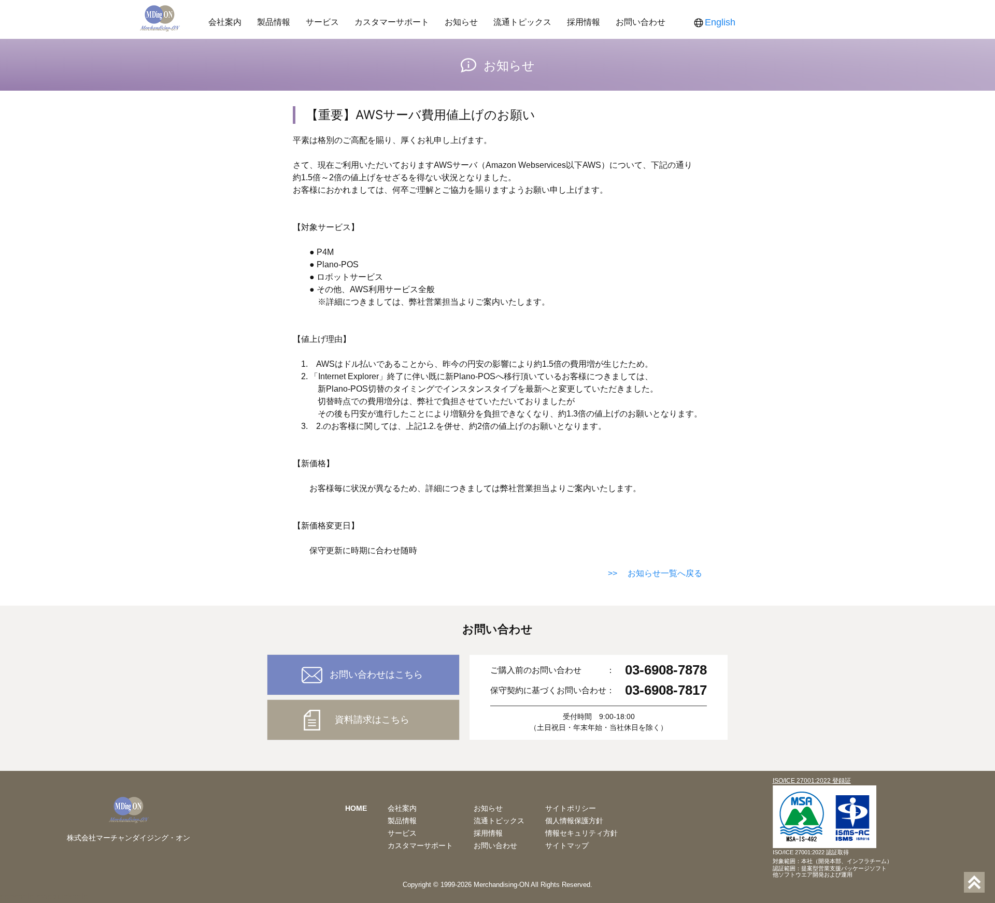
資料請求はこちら (372, 719)
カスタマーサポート (391, 22)
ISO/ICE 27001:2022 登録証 (812, 780)
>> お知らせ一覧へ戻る (655, 573)
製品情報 (273, 22)
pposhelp (17, 896)
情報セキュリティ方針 (581, 833)
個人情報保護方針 (574, 820)
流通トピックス (522, 22)
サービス (322, 22)
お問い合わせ (640, 22)
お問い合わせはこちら (376, 674)
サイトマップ (567, 845)
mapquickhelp (62, 896)
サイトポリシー (570, 808)
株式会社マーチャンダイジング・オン (128, 838)
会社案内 (224, 22)
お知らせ (461, 22)
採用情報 (583, 22)
